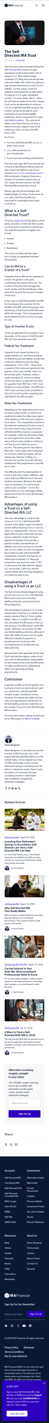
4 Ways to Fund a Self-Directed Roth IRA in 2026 (20, 1033)
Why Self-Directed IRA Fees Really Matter (17, 909)
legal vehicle (21, 220)
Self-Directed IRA (20, 60)
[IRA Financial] (14, 5)
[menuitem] (13, 1196)
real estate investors (14, 120)
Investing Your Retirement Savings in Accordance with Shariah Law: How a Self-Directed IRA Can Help (21, 846)
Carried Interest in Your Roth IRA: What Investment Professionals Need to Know (21, 971)
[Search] (35, 5)
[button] (43, 5)
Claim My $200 (17, 1413)
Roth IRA (23, 964)
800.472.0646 (32, 718)
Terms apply (21, 1404)
